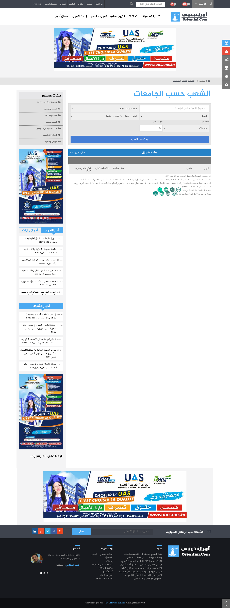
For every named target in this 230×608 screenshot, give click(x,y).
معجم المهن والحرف (102, 565)
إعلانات (63, 4)
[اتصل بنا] (226, 76)
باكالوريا (205, 122)
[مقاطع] (226, 85)
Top (226, 605)
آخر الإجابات (30, 230)
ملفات (80, 4)
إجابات (72, 4)
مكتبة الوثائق (105, 568)
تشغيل (89, 4)
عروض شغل (106, 575)
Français (37, 4)
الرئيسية (203, 81)
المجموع (157, 122)
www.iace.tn (189, 187)
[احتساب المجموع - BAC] (226, 68)
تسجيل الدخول (50, 4)
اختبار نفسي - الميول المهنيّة (101, 556)
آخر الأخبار (99, 4)
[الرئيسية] (189, 16)
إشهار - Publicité (103, 579)
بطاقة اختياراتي (113, 152)
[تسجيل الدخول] (226, 51)
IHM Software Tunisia (114, 603)
